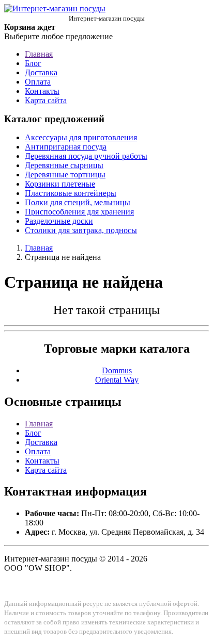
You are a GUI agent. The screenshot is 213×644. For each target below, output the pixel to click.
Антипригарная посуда (65, 146)
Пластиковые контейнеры (70, 193)
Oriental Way (117, 379)
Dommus (117, 370)
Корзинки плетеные (60, 183)
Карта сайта (46, 100)
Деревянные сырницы (64, 165)
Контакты (42, 91)
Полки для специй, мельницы (77, 202)
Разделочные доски (59, 221)
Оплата (38, 81)
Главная (39, 53)
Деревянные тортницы (65, 174)
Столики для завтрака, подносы (81, 230)
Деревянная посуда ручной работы (86, 156)
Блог (33, 63)
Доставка (41, 72)
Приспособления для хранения (79, 211)
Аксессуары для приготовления (81, 137)
